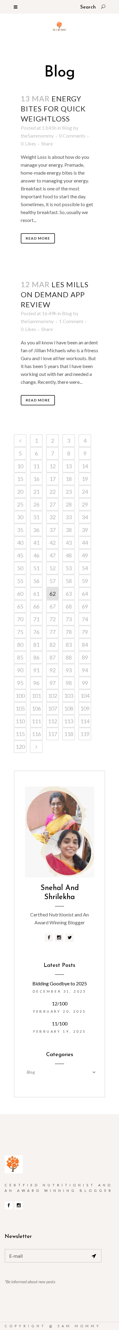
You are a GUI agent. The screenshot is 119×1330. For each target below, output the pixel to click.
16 (36, 479)
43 (69, 542)
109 (84, 708)
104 (84, 695)
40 (20, 542)
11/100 (59, 1023)
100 (20, 695)
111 (36, 721)
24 (85, 491)
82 (52, 644)
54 (85, 568)
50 (20, 568)
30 (20, 517)
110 (20, 721)
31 (36, 517)
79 (85, 632)
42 (52, 542)
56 (36, 581)
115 (20, 734)
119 (84, 734)
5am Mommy (79, 1326)
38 (69, 530)
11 (36, 466)
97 (52, 683)
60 (20, 593)
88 (69, 657)
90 (20, 670)
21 (36, 491)
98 (69, 683)
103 (68, 695)
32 (52, 517)
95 (20, 683)
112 (52, 721)
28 (69, 504)
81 (36, 644)
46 (36, 555)
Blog (67, 128)
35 (20, 530)
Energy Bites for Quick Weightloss (53, 108)
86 (36, 657)
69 (85, 606)
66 (36, 606)
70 (20, 619)
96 (36, 683)
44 (85, 542)
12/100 (59, 1003)
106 (36, 708)
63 (69, 593)
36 (36, 530)
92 (52, 670)
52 (52, 568)
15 (20, 479)
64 (85, 593)
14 (85, 466)
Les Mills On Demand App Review (54, 294)
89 (85, 657)
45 (20, 555)
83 (69, 644)
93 (69, 670)
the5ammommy (37, 135)
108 (68, 708)
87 (52, 657)
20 (20, 491)
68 (69, 606)
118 (68, 734)
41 (36, 542)
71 (36, 619)
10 (20, 466)
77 (52, 632)
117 (52, 734)
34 (85, 517)
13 (69, 466)
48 (69, 555)
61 (36, 593)
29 (85, 504)
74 (85, 619)
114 (84, 721)
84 (85, 644)
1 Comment (71, 321)
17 (52, 479)
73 (69, 619)
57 (52, 581)
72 (52, 619)
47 (52, 555)
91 (36, 670)
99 (85, 683)
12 (52, 466)
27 (52, 504)
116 (36, 734)
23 (69, 491)
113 (68, 721)
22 (52, 491)
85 (20, 657)
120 (20, 746)
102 (52, 695)
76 (36, 632)
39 (85, 530)
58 (69, 581)
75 (20, 632)
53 (69, 568)
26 (36, 504)
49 (85, 555)
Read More (38, 238)
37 (52, 530)
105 (20, 708)
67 (52, 606)
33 (69, 517)
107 (52, 708)
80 (20, 644)
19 (85, 479)
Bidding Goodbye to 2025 (59, 983)
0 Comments (72, 135)
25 (20, 504)
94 (85, 670)
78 (69, 632)
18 (69, 479)
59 (85, 581)
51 (36, 568)
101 (36, 695)
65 (20, 606)
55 (20, 581)
